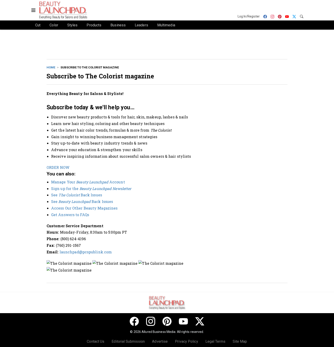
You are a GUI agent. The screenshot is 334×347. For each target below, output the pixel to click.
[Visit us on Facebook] (134, 321)
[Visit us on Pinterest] (167, 321)
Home (51, 67)
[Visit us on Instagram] (150, 321)
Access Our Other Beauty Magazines (84, 208)
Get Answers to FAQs (70, 214)
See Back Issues (76, 194)
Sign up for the (91, 188)
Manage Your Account (88, 182)
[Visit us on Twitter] (199, 321)
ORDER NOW (58, 167)
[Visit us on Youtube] (183, 321)
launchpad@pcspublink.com (86, 252)
